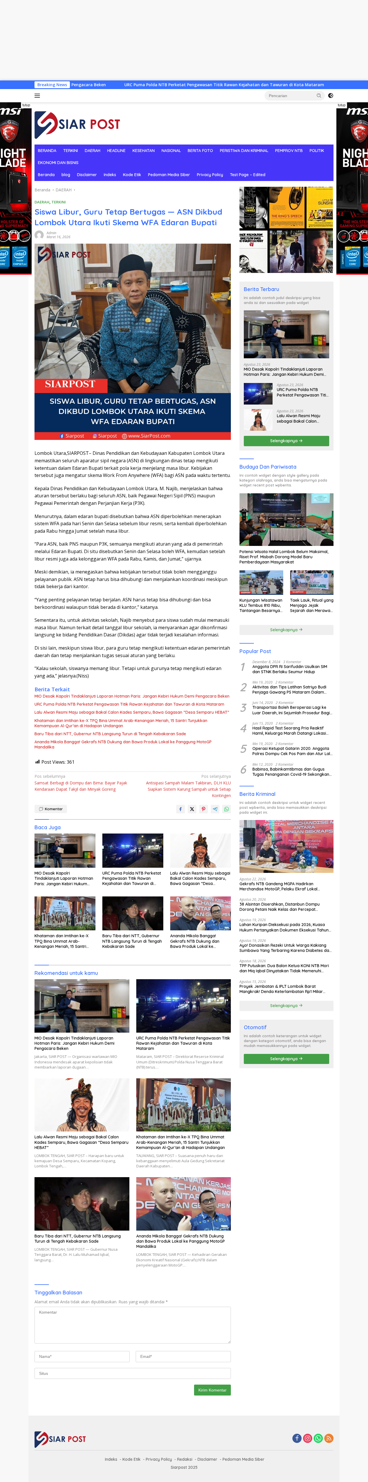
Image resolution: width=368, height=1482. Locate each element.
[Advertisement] (172, 40)
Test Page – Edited (247, 174)
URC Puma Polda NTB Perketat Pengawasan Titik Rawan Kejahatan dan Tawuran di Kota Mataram (151, 84)
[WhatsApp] (318, 1439)
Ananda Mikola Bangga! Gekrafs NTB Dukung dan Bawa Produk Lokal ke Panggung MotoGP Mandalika (123, 744)
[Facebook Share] (180, 809)
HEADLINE (116, 150)
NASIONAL (171, 150)
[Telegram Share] (215, 809)
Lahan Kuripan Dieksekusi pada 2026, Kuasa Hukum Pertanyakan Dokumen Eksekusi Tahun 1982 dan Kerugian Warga (284, 927)
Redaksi (184, 1459)
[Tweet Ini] (192, 809)
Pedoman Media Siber (169, 174)
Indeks (110, 174)
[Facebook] (297, 1439)
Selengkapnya (284, 440)
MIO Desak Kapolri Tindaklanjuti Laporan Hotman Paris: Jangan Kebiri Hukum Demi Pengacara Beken (131, 696)
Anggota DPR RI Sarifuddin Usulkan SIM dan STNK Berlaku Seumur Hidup (289, 669)
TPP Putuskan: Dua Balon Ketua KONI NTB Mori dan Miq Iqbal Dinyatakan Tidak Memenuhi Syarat (284, 968)
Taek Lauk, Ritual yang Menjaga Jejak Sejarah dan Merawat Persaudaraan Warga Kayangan (312, 605)
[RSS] (329, 1439)
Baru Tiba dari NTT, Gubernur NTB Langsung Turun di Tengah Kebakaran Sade (110, 733)
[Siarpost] (77, 123)
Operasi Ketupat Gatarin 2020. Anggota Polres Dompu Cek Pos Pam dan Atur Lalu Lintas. (292, 751)
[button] (319, 95)
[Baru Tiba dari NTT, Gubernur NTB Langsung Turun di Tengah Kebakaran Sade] (132, 913)
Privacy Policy (210, 174)
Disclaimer (87, 174)
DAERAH (92, 150)
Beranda (46, 174)
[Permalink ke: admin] (39, 234)
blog (66, 174)
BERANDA (47, 150)
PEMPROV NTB (289, 150)
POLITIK (317, 150)
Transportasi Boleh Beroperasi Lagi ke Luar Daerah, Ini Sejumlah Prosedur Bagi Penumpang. (291, 710)
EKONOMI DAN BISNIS (58, 162)
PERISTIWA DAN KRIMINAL (244, 150)
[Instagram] (307, 1439)
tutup (26, 105)
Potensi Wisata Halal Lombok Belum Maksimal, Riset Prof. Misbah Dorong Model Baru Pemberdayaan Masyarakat (283, 556)
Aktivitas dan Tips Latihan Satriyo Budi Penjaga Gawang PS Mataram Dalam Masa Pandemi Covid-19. (289, 689)
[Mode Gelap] (331, 96)
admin (51, 232)
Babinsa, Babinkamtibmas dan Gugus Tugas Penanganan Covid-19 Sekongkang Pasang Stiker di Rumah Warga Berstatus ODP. (292, 771)
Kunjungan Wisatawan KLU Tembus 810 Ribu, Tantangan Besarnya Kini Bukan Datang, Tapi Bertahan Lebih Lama (260, 605)
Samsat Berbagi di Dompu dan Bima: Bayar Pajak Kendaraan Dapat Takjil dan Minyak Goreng (80, 782)
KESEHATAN (144, 150)
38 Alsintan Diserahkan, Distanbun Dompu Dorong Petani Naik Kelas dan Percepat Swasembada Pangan (279, 907)
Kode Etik (132, 174)
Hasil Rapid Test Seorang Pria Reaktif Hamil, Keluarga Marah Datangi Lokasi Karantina (289, 730)
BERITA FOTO (200, 150)
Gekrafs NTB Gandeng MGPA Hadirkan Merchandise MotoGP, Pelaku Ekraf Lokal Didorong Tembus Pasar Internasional (278, 886)
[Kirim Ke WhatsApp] (226, 809)
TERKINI (70, 150)
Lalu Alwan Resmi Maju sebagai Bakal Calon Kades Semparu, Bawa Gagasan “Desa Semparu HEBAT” (131, 712)
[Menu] (38, 96)
